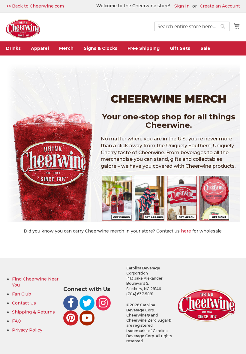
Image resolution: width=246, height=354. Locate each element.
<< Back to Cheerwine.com (35, 6)
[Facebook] (70, 303)
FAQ (16, 321)
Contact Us (24, 303)
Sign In (182, 6)
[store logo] (23, 29)
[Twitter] (87, 303)
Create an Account (220, 6)
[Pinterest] (70, 318)
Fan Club (21, 294)
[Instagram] (103, 303)
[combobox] (192, 26)
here (186, 231)
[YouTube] (87, 318)
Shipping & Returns (33, 312)
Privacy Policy (27, 330)
